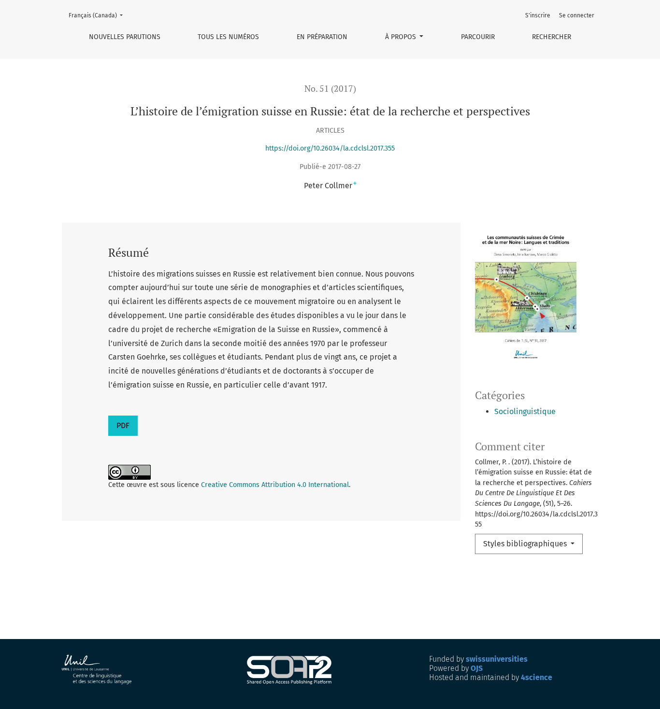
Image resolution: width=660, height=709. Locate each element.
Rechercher (551, 37)
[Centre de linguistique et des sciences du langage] (97, 669)
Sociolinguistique (525, 411)
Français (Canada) (98, 15)
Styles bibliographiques (526, 543)
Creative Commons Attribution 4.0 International (275, 485)
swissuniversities (497, 659)
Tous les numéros (228, 37)
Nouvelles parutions (124, 37)
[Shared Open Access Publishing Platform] (293, 670)
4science (536, 677)
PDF (122, 425)
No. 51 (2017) (330, 88)
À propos (401, 37)
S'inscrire (537, 15)
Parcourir (478, 37)
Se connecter (576, 15)
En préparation (322, 37)
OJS (477, 668)
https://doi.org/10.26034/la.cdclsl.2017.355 (330, 148)
